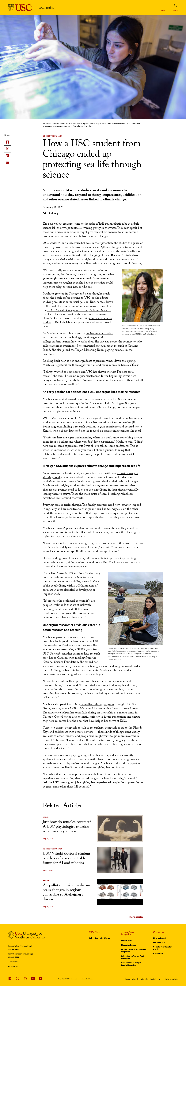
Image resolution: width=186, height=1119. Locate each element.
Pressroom (158, 953)
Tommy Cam (13, 962)
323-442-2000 (13, 957)
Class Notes (126, 940)
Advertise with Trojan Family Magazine (131, 963)
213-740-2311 (13, 949)
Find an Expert (159, 938)
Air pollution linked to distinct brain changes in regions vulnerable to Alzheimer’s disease (67, 892)
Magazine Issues (128, 945)
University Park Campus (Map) (20, 946)
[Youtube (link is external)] (33, 978)
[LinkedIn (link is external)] (7, 155)
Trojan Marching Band (89, 350)
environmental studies (99, 333)
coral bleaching (133, 263)
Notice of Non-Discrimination (150, 979)
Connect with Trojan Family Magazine (133, 950)
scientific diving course (115, 666)
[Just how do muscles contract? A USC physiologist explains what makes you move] (120, 828)
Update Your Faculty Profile (162, 948)
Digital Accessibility (171, 979)
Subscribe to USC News (99, 938)
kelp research (92, 654)
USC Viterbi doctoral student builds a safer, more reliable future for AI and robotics (66, 859)
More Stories (136, 916)
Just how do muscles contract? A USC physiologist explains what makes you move (67, 827)
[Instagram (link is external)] (25, 978)
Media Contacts (160, 942)
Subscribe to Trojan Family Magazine (133, 957)
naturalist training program (97, 704)
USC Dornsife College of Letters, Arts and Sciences (79, 310)
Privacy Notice (130, 979)
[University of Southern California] (20, 8)
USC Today (46, 7)
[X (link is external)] (7, 148)
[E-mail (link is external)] (7, 162)
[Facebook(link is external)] (7, 142)
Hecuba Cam (13, 966)
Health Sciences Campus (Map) (20, 954)
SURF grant (84, 649)
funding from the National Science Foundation (69, 660)
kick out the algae (89, 490)
